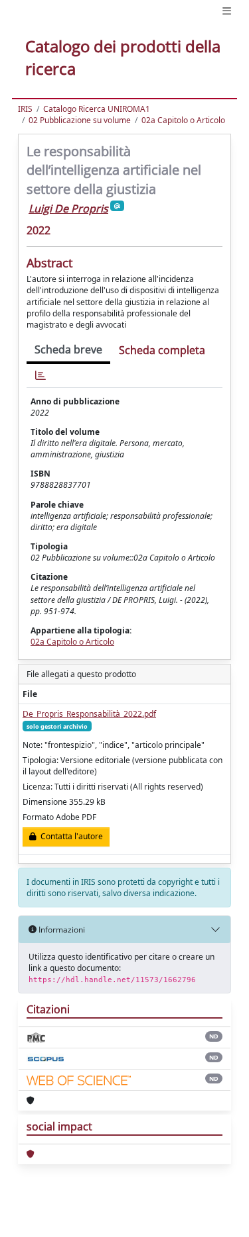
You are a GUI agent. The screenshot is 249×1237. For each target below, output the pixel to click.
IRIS (25, 109)
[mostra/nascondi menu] (226, 11)
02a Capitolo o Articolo (183, 120)
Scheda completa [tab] (162, 350)
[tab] (40, 375)
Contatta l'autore (70, 836)
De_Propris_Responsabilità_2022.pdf (89, 713)
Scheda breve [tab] (68, 349)
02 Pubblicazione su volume (80, 120)
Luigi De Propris (68, 208)
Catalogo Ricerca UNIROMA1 (96, 109)
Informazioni (61, 929)
